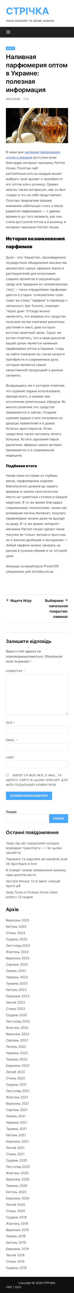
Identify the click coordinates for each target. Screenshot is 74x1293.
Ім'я (10, 722)
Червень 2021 (16, 1122)
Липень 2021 (15, 1116)
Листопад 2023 (18, 945)
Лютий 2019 (15, 1255)
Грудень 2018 (16, 1268)
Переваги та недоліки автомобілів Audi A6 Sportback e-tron (36, 861)
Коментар (15, 671)
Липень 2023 (16, 971)
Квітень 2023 (16, 990)
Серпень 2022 (17, 1040)
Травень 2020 (16, 1186)
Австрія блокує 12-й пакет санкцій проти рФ (33, 883)
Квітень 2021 (16, 1135)
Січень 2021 (15, 1154)
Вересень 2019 (17, 1230)
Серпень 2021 (16, 1110)
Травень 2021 (16, 1129)
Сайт (10, 757)
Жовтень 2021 (17, 1097)
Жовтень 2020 (17, 1173)
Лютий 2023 (15, 1002)
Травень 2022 (16, 1059)
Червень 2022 (17, 1053)
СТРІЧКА (27, 11)
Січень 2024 (15, 933)
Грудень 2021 (16, 1084)
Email (12, 740)
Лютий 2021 (15, 1148)
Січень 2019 (15, 1261)
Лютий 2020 (15, 1205)
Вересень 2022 (17, 1034)
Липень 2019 (15, 1236)
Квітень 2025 (16, 926)
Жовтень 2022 (17, 1028)
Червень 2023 (17, 977)
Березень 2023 (17, 996)
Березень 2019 (17, 1249)
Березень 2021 (17, 1141)
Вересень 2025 (17, 920)
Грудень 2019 (16, 1217)
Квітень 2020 (16, 1192)
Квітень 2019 (16, 1242)
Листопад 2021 (17, 1091)
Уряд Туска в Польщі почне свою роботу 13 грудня (32, 894)
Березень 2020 (17, 1198)
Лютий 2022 (15, 1072)
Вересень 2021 (17, 1103)
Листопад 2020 (18, 1167)
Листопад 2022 (18, 1021)
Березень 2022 (17, 1065)
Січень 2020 (15, 1211)
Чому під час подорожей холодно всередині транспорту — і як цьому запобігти (34, 848)
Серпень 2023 (17, 964)
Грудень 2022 (16, 1015)
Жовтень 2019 (17, 1223)
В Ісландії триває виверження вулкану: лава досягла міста (36, 872)
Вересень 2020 (17, 1179)
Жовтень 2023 (17, 952)
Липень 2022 (16, 1047)
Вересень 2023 (17, 958)
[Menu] (8, 32)
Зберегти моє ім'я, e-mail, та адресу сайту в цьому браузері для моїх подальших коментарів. (37, 779)
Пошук (11, 812)
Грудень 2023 (16, 939)
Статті (10, 48)
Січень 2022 (15, 1078)
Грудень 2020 (16, 1160)
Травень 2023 (16, 983)
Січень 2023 (15, 1009)
